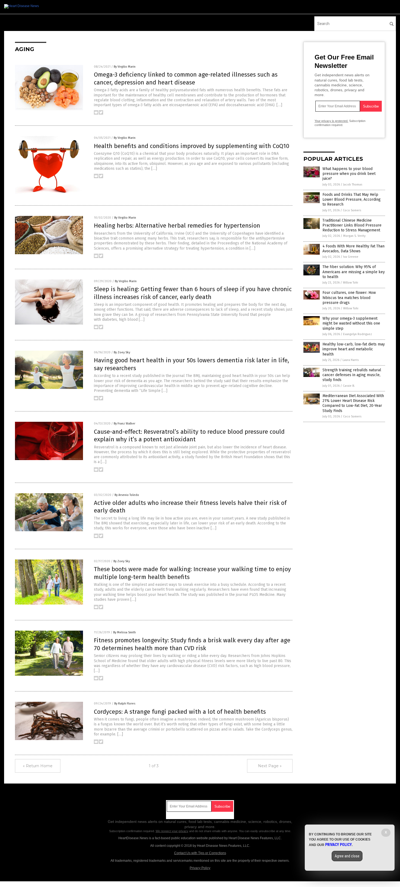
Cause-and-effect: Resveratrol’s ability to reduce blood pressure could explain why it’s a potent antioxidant (189, 435)
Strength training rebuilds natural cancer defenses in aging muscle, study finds (351, 375)
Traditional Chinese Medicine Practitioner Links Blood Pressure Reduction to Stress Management (351, 225)
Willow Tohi (350, 282)
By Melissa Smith (124, 632)
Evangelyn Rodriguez (357, 334)
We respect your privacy (172, 831)
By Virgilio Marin (125, 66)
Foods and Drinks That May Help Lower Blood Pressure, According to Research (351, 199)
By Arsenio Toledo (127, 495)
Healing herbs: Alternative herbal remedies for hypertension (177, 225)
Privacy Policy (200, 868)
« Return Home (38, 765)
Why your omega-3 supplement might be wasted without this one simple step (351, 323)
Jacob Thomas (352, 184)
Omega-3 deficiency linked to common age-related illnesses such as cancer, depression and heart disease (186, 78)
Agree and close (347, 856)
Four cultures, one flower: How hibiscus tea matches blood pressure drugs (349, 297)
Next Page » (270, 765)
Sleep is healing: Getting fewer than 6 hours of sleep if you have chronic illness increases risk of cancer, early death (193, 293)
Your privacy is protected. (331, 120)
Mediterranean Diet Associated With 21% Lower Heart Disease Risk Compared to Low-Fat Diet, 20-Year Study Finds (353, 403)
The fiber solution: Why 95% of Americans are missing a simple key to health (353, 272)
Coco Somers (352, 210)
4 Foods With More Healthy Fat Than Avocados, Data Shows (353, 248)
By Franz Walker (124, 423)
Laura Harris (351, 360)
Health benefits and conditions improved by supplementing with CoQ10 (191, 146)
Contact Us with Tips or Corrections (200, 853)
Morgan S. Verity (354, 236)
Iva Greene (350, 257)
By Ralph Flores (124, 703)
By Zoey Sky (122, 352)
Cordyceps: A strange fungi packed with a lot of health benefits (180, 711)
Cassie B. (349, 386)
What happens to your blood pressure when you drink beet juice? (349, 173)
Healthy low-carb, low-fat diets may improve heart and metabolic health (353, 349)
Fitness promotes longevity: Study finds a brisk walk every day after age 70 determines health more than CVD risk (192, 644)
